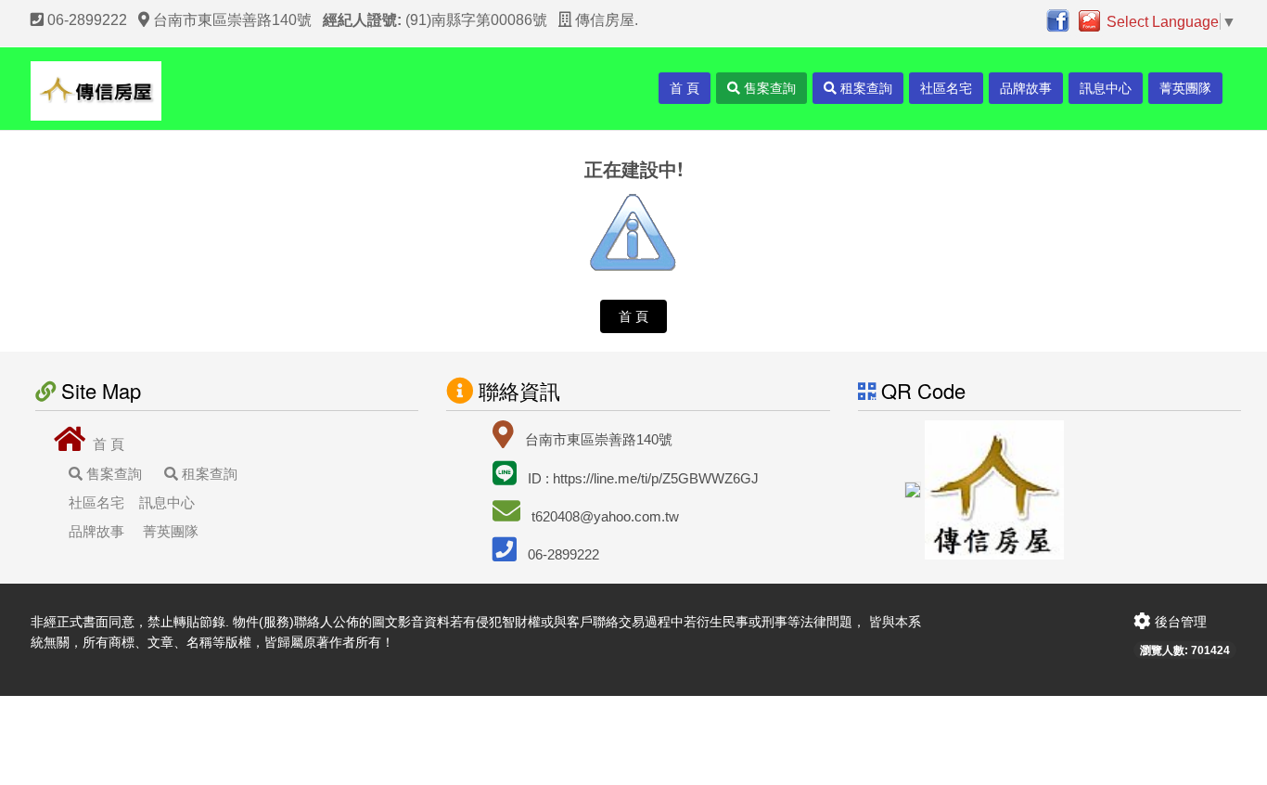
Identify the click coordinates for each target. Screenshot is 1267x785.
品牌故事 (1026, 88)
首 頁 (684, 88)
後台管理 (1179, 621)
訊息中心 (1106, 88)
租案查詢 (864, 88)
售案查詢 (768, 88)
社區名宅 (946, 88)
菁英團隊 (1185, 88)
